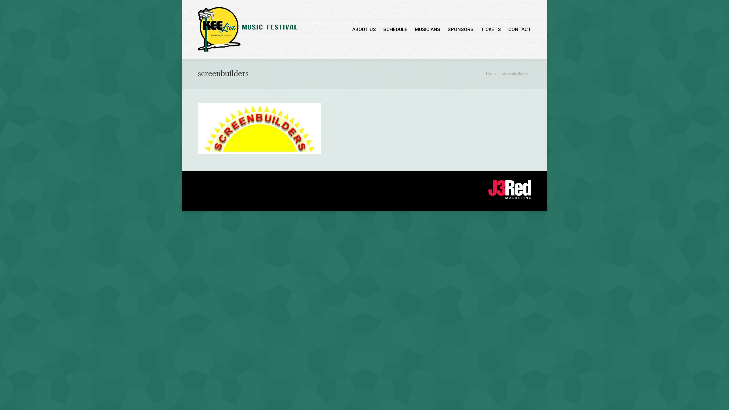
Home (491, 73)
